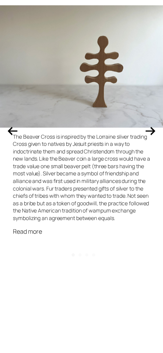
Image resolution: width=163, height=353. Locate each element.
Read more (27, 231)
